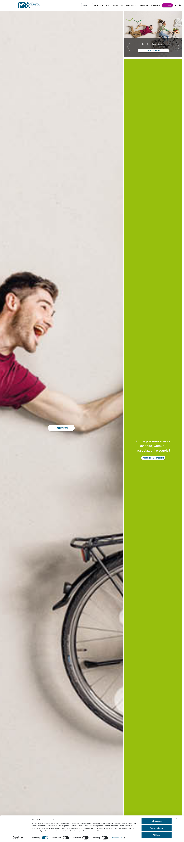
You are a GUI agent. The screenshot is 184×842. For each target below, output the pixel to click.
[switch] (66, 837)
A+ (180, 5)
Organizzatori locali (128, 5)
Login (169, 5)
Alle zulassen (157, 821)
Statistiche (143, 5)
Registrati (61, 428)
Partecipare (98, 5)
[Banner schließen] (176, 818)
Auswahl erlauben (156, 828)
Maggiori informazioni (153, 458)
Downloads (155, 5)
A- (176, 5)
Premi (108, 5)
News (115, 5)
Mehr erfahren (153, 51)
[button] (128, 47)
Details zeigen (117, 838)
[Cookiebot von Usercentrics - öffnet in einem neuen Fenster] (18, 837)
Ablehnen (156, 835)
